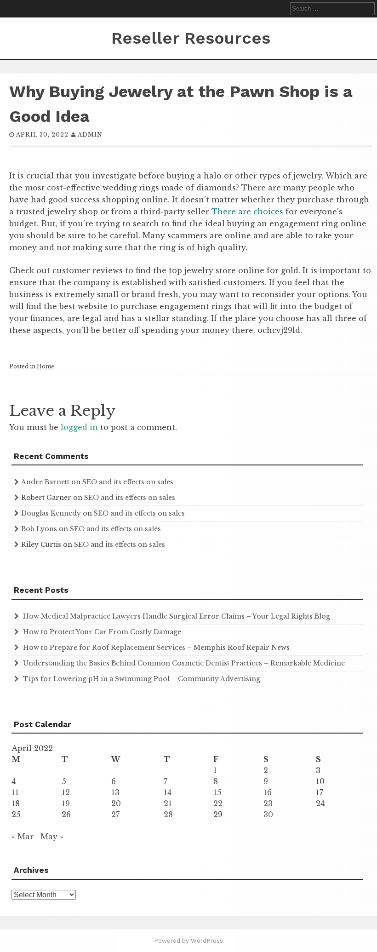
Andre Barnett (45, 482)
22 (218, 803)
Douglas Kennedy (51, 513)
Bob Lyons (39, 529)
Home (45, 366)
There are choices (247, 211)
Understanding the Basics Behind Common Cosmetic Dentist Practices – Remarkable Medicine (184, 663)
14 (167, 792)
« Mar (22, 836)
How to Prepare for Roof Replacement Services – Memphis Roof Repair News (156, 647)
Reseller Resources (190, 38)
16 (267, 792)
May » (51, 836)
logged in (79, 427)
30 (268, 814)
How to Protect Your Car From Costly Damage (102, 632)
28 (168, 814)
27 (115, 814)
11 (15, 792)
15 (217, 792)
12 (66, 792)
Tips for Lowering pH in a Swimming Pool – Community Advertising (141, 679)
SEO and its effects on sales (127, 482)
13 (115, 792)
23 (268, 803)
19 (66, 803)
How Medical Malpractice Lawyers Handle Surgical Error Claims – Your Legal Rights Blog (176, 616)
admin (90, 134)
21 (168, 803)
